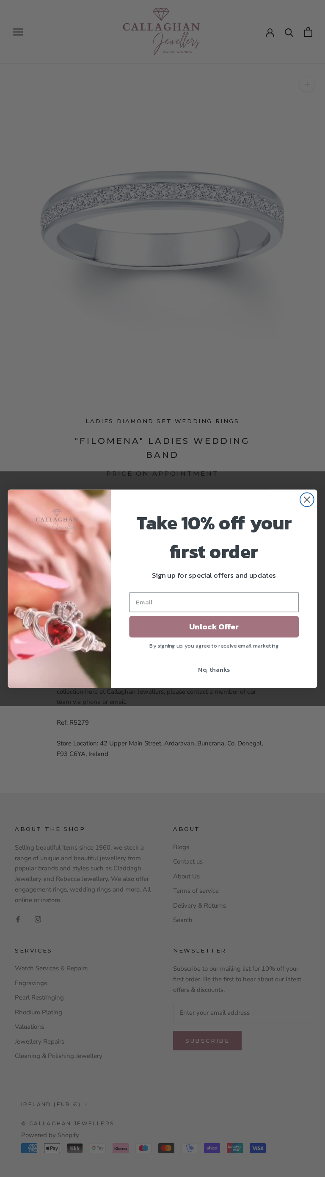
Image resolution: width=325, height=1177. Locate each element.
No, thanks (214, 668)
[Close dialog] (307, 500)
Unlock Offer (214, 626)
